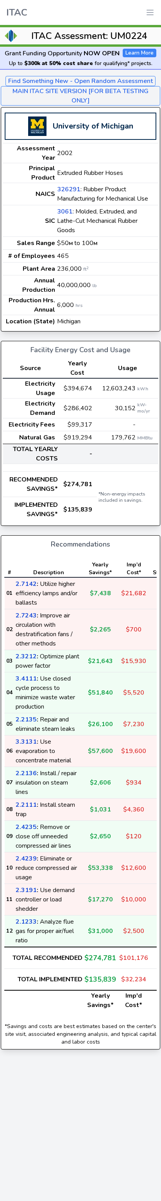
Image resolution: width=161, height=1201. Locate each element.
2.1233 (26, 921)
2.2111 (26, 805)
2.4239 (26, 858)
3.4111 (26, 678)
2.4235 (26, 827)
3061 (65, 211)
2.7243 (26, 615)
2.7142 (26, 584)
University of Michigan (93, 126)
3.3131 (26, 741)
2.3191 (26, 890)
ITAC (16, 12)
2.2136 (26, 773)
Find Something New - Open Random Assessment (80, 81)
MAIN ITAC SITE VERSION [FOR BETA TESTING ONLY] (80, 96)
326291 (68, 189)
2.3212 (26, 656)
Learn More (139, 52)
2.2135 (26, 719)
